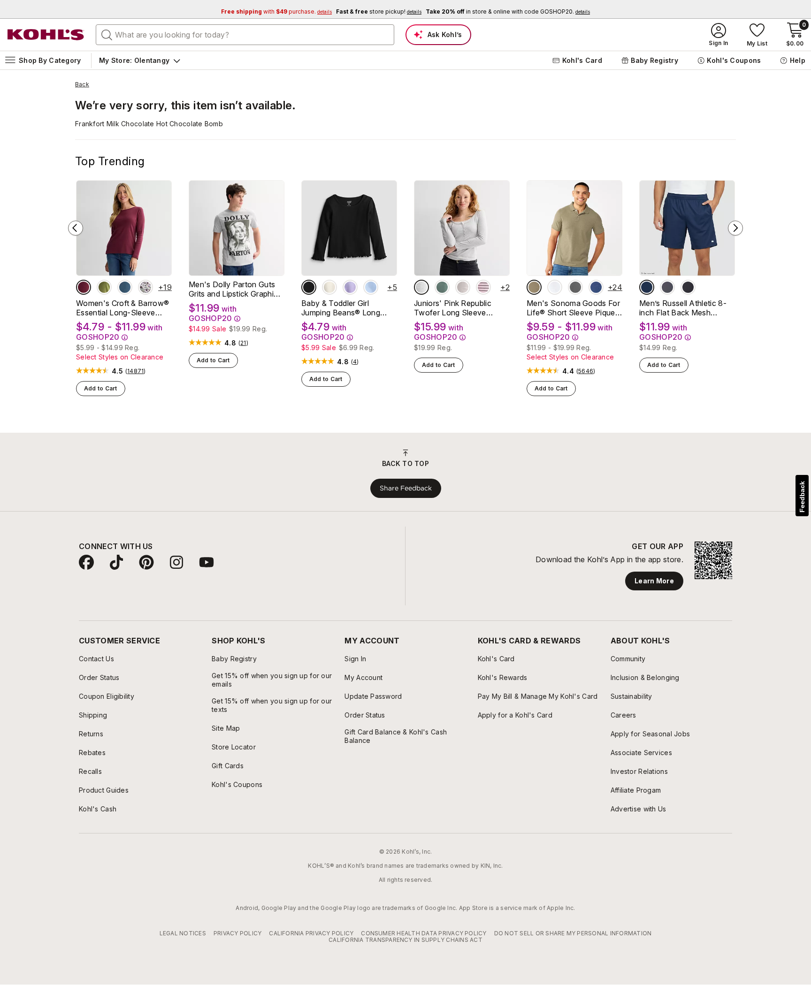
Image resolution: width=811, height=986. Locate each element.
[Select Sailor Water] (596, 287)
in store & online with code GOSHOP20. (508, 11)
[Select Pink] (462, 287)
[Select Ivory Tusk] (329, 287)
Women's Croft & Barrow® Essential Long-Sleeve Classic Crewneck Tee (122, 307)
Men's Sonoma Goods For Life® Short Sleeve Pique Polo (573, 307)
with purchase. (276, 11)
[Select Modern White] (554, 287)
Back (82, 84)
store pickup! (378, 11)
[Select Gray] (421, 287)
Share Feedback (406, 488)
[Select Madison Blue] (124, 287)
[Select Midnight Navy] (646, 287)
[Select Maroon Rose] (83, 287)
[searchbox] (245, 34)
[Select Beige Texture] (534, 287)
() (135, 371)
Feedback (802, 496)
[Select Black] (688, 287)
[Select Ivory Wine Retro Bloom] (145, 287)
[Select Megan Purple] (350, 287)
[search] (107, 34)
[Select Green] (442, 287)
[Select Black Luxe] (308, 287)
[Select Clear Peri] (370, 287)
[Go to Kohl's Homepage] (46, 34)
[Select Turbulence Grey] (667, 287)
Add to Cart (100, 388)
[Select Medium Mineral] (575, 287)
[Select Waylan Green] (104, 287)
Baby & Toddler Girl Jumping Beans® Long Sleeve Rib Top (340, 307)
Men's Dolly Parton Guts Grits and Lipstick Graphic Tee (233, 289)
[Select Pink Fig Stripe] (483, 287)
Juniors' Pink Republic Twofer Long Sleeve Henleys (452, 307)
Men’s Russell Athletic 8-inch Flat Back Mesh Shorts (683, 307)
